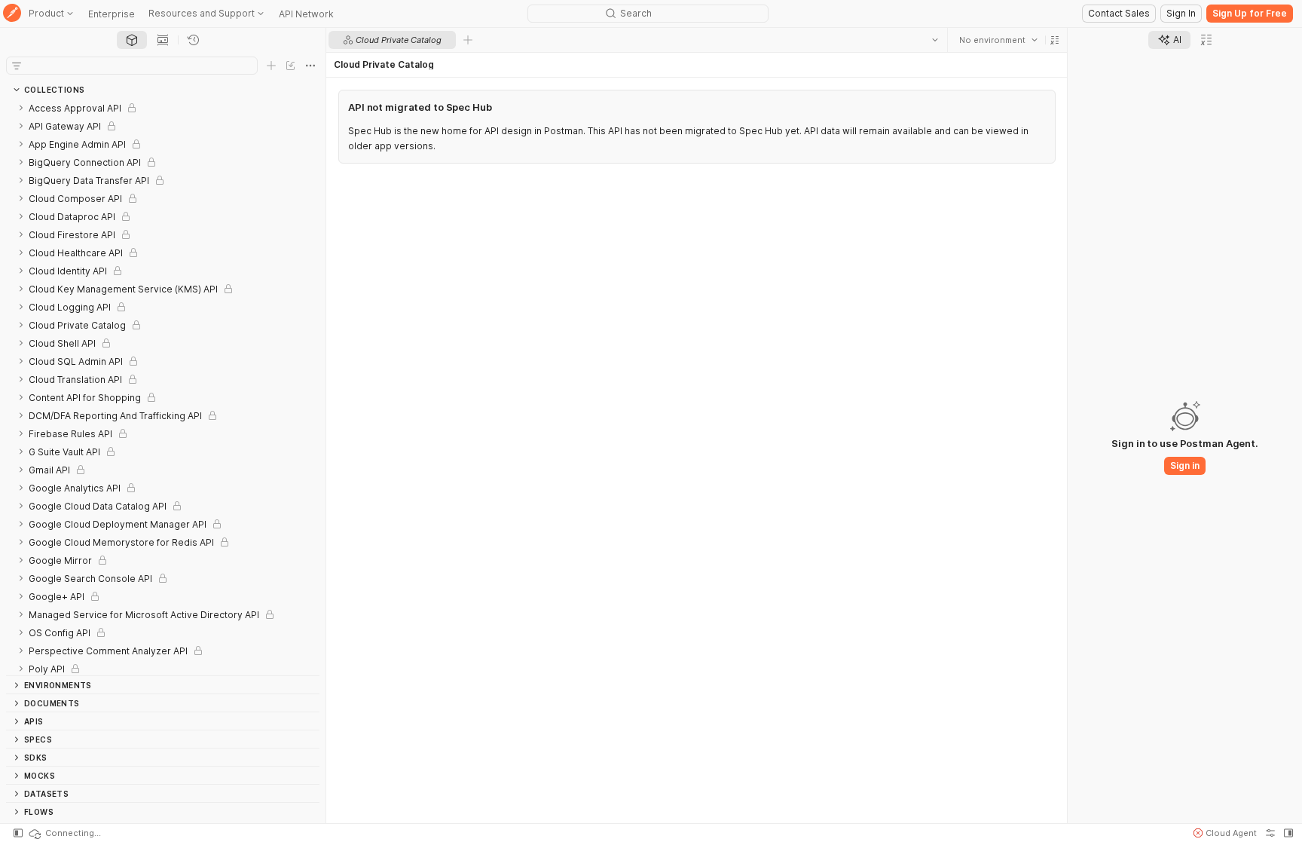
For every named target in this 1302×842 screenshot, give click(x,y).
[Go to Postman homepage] (12, 14)
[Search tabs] (934, 40)
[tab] (132, 40)
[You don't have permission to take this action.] (468, 40)
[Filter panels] (17, 65)
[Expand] (21, 108)
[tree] (162, 387)
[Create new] (271, 66)
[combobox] (997, 40)
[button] (1054, 40)
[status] (64, 832)
